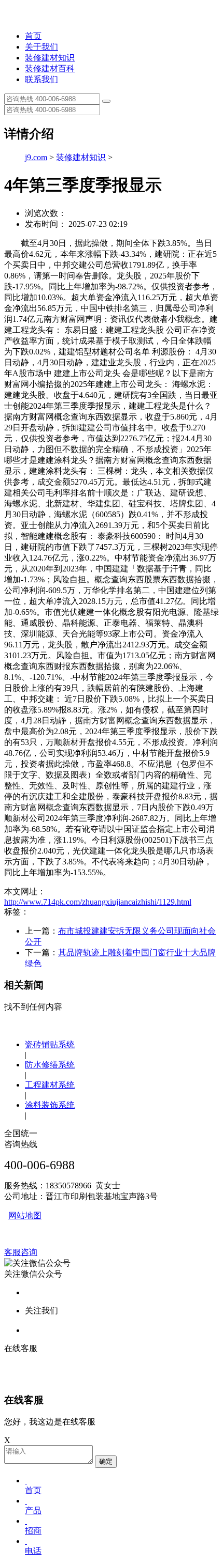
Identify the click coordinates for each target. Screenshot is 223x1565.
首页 (33, 36)
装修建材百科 (50, 68)
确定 (106, 1461)
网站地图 (24, 1215)
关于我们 (41, 46)
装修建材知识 (50, 57)
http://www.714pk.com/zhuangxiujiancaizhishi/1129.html (97, 901)
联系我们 (41, 79)
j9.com (36, 157)
